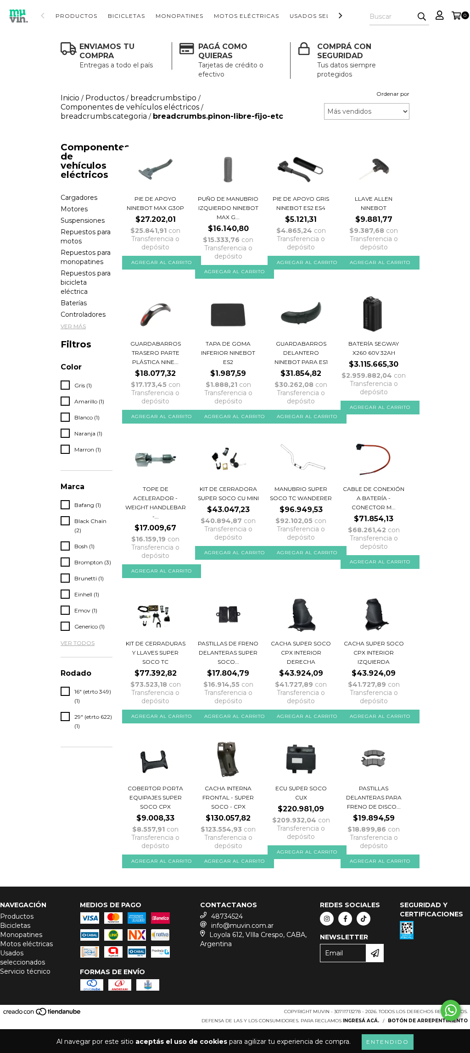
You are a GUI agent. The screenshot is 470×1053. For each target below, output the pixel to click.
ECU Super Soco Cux (301, 793)
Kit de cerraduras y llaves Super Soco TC (155, 652)
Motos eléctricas (246, 15)
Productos (76, 15)
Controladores (83, 314)
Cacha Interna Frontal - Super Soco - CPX (228, 797)
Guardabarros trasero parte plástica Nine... (155, 352)
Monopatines (179, 15)
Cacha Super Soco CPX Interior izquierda (374, 652)
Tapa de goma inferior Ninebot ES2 (228, 352)
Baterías (74, 303)
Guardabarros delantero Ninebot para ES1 (301, 352)
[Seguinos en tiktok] (363, 919)
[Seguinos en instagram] (327, 919)
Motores (74, 209)
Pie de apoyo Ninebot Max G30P (155, 203)
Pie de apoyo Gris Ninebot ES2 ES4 (301, 203)
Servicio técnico (25, 971)
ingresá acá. (361, 1021)
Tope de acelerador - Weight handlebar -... (155, 502)
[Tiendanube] (42, 1015)
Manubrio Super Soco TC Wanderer (301, 493)
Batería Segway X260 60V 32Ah (373, 348)
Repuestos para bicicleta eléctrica (86, 282)
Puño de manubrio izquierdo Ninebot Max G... (228, 208)
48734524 (227, 916)
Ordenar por (392, 93)
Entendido (387, 1041)
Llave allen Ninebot (373, 203)
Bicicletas (126, 15)
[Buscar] (421, 17)
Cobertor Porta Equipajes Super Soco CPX (155, 797)
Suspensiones (83, 220)
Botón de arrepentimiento (428, 1021)
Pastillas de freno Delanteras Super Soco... (228, 652)
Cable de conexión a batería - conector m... (373, 498)
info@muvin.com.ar (242, 925)
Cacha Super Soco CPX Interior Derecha (301, 652)
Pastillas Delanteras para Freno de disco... (374, 797)
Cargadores (79, 197)
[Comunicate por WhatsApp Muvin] (451, 1010)
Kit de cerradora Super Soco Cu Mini (228, 493)
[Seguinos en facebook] (345, 919)
